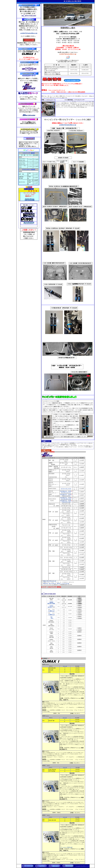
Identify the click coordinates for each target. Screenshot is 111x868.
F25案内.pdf (51, 611)
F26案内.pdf (51, 614)
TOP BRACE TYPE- (66, 491)
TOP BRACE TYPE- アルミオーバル (67, 501)
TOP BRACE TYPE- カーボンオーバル (67, 498)
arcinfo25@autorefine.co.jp (28, 33)
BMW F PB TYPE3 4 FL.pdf (49, 581)
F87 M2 (52, 617)
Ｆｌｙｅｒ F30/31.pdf (66, 847)
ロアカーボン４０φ (66, 488)
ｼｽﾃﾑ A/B (65, 666)
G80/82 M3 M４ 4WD (51, 602)
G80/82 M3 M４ (50, 606)
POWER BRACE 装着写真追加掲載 (29, 199)
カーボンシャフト (66, 492)
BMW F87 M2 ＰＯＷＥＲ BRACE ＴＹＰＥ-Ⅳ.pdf (56, 583)
